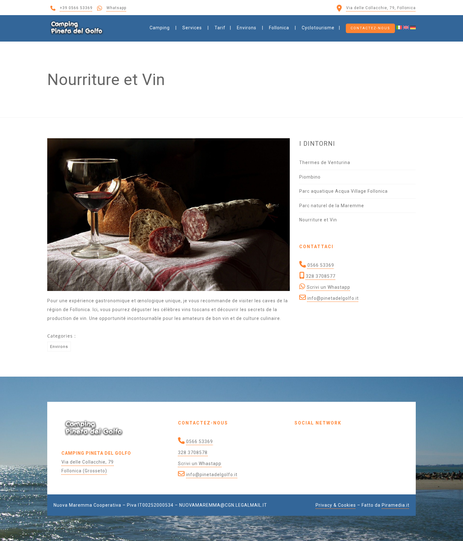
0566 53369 (320, 265)
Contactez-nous (370, 28)
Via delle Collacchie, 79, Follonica (381, 8)
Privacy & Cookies (336, 505)
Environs (246, 27)
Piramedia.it (395, 505)
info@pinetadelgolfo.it (333, 298)
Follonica (279, 27)
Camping (160, 27)
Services (192, 27)
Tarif (220, 27)
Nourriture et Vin (318, 219)
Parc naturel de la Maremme (331, 205)
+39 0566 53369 (76, 8)
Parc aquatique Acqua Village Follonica (343, 191)
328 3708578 (193, 452)
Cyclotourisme (318, 27)
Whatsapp (116, 8)
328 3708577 (320, 276)
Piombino (310, 176)
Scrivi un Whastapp (328, 287)
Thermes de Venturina (324, 162)
